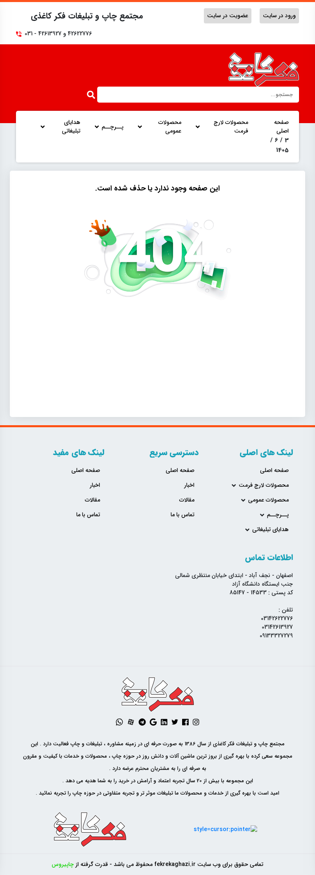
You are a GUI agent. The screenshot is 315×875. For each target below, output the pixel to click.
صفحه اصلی (281, 126)
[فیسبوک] (185, 722)
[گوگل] (153, 722)
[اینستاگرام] (196, 722)
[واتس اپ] (119, 722)
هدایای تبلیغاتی (71, 126)
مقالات (186, 500)
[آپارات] (131, 722)
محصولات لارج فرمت (231, 126)
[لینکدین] (164, 722)
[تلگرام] (142, 722)
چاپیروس (63, 864)
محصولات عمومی (169, 126)
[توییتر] (174, 722)
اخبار (189, 485)
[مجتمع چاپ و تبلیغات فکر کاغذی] (263, 70)
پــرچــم (112, 127)
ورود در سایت (279, 15)
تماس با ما (182, 515)
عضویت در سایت (227, 15)
